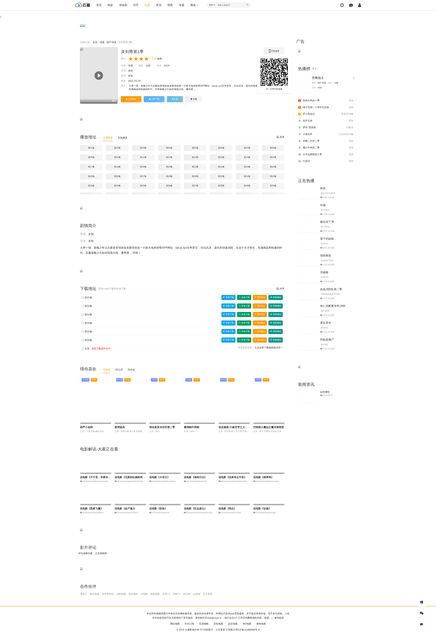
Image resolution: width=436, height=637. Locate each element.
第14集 (221, 157)
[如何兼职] (308, 396)
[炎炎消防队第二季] (308, 294)
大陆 (148, 65)
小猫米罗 (326, 134)
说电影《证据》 (262, 508)
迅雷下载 (229, 297)
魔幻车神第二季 (326, 147)
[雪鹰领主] (304, 84)
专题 (181, 5)
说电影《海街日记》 (195, 477)
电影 (110, 5)
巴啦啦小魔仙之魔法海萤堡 (268, 427)
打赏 (175, 99)
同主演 (119, 369)
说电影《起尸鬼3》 (125, 508)
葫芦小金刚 (86, 427)
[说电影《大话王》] (165, 464)
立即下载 (155, 99)
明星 (170, 5)
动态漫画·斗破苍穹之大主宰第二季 (238, 427)
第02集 (117, 148)
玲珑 (323, 205)
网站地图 (175, 623)
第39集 (247, 185)
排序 (281, 137)
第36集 (169, 185)
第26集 (117, 176)
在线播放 (122, 137)
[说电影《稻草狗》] (268, 464)
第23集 (247, 167)
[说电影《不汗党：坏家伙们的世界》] (95, 464)
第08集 (273, 148)
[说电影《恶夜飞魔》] (95, 495)
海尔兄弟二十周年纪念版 (326, 107)
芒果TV (166, 594)
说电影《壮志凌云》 (195, 508)
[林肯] (308, 193)
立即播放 (132, 99)
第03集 (143, 148)
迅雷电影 (133, 594)
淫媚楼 (324, 272)
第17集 (91, 167)
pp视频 (196, 594)
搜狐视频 (155, 594)
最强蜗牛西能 (191, 427)
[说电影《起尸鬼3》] (130, 495)
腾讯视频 (94, 594)
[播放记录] (342, 5)
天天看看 (207, 594)
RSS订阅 (189, 623)
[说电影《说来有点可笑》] (234, 464)
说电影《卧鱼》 (158, 508)
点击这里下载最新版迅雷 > (268, 347)
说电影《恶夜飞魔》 (91, 508)
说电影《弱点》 (227, 508)
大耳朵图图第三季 (325, 154)
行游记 (326, 161)
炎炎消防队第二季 (331, 289)
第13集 (195, 157)
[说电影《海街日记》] (199, 464)
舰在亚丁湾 (327, 221)
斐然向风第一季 (326, 100)
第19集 (143, 167)
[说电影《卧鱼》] (165, 495)
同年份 (131, 369)
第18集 (117, 167)
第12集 (169, 157)
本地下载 (245, 297)
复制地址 (260, 297)
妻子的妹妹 (327, 238)
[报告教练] (308, 260)
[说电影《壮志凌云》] (199, 495)
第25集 (91, 176)
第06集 (221, 148)
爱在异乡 (325, 322)
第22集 (221, 167)
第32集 (273, 176)
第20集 (169, 167)
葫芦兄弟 (326, 120)
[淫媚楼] (308, 277)
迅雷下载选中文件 (101, 348)
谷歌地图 (218, 623)
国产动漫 (111, 42)
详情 (136, 252)
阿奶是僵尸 (327, 339)
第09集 (91, 157)
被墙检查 (279, 617)
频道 (193, 5)
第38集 (221, 185)
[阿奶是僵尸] (308, 344)
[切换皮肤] (421, 602)
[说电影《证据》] (268, 495)
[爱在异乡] (308, 327)
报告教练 (325, 255)
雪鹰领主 (318, 78)
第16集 (273, 157)
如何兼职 (325, 392)
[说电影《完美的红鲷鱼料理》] (130, 464)
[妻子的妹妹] (308, 243)
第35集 (143, 185)
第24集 (273, 167)
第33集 (91, 185)
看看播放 (276, 297)
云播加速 (108, 137)
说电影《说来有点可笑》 (233, 477)
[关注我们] (421, 613)
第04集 (169, 148)
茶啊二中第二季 (326, 141)
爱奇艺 (83, 594)
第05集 (195, 148)
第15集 (247, 157)
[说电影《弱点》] (234, 495)
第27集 (143, 176)
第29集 (195, 176)
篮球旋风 (120, 427)
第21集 (195, 167)
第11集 (143, 157)
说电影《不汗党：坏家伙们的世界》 (100, 477)
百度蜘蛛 (204, 623)
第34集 (117, 185)
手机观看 (274, 52)
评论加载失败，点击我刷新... (93, 553)
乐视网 (144, 594)
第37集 (195, 185)
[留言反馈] (351, 5)
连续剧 (123, 5)
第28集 (169, 176)
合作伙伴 (88, 586)
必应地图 (233, 623)
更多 (314, 68)
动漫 (147, 5)
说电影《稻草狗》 (263, 477)
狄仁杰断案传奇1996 (332, 305)
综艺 (136, 5)
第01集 (91, 148)
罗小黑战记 (326, 113)
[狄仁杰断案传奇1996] (308, 310)
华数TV (177, 594)
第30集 (221, 176)
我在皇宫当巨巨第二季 (162, 427)
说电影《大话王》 (159, 477)
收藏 (194, 99)
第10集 (117, 157)
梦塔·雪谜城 (326, 127)
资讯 (158, 5)
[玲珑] (308, 210)
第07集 (247, 148)
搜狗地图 (261, 623)
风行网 (186, 594)
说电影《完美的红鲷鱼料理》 (131, 477)
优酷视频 (121, 594)
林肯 (323, 188)
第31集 (247, 176)
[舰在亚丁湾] (308, 226)
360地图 (247, 623)
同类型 (106, 369)
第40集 (273, 185)
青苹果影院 (108, 594)
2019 (166, 65)
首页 (99, 5)
